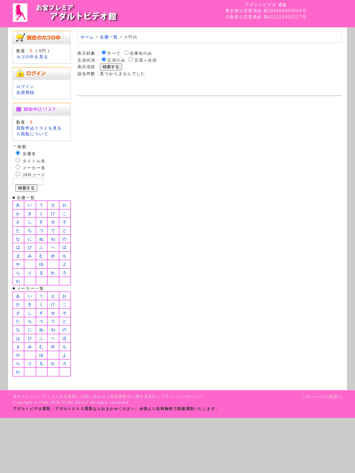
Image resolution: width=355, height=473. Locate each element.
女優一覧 (109, 37)
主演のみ (116, 60)
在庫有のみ (141, 53)
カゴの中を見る (32, 56)
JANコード (34, 174)
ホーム (87, 37)
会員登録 (25, 92)
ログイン (25, 86)
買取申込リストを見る (39, 128)
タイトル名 (34, 161)
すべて (114, 53)
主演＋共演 (145, 60)
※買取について (32, 134)
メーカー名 (34, 168)
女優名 (29, 153)
